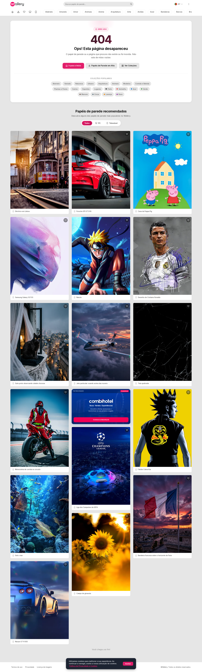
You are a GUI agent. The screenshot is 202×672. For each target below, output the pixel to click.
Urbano (91, 84)
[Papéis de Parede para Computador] (30, 12)
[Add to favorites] (65, 134)
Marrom (84, 94)
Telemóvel (113, 123)
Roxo (121, 94)
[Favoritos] (24, 12)
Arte (129, 12)
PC (99, 123)
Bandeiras (165, 12)
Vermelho (122, 89)
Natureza (79, 84)
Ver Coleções (131, 66)
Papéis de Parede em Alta (103, 66)
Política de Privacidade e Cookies (83, 666)
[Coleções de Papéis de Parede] (18, 12)
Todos (87, 123)
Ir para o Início (75, 66)
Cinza (96, 94)
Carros (75, 89)
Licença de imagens (44, 667)
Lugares (97, 89)
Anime (101, 12)
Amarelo (63, 12)
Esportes (86, 89)
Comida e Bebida (142, 84)
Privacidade (29, 667)
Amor (75, 12)
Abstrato (49, 12)
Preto (110, 89)
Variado (67, 84)
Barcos (179, 12)
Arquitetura (116, 12)
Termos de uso (16, 667)
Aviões (140, 12)
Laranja (109, 94)
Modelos (126, 84)
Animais (88, 12)
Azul (152, 12)
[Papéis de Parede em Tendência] (12, 12)
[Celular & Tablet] (36, 12)
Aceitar (128, 664)
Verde (145, 89)
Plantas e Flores (60, 89)
